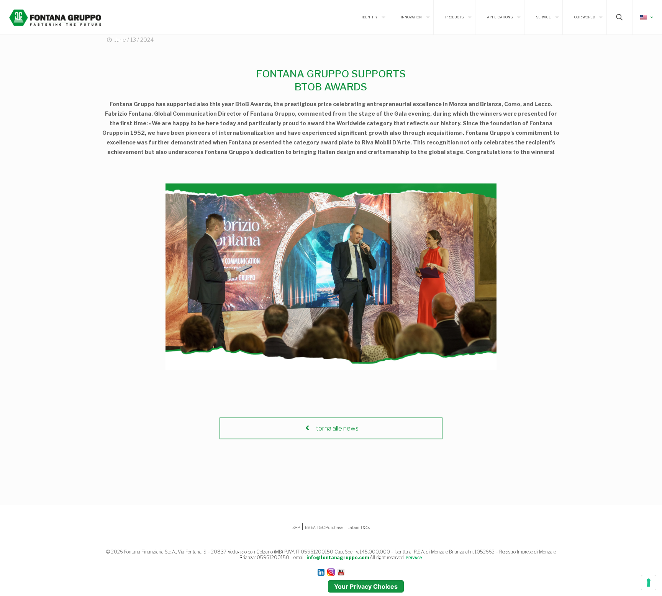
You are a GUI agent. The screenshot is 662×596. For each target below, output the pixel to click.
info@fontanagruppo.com (337, 557)
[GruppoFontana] (55, 17)
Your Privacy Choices (366, 586)
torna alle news (337, 428)
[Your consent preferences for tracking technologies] (648, 582)
